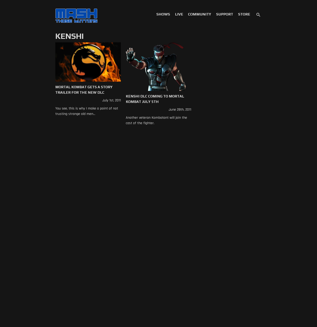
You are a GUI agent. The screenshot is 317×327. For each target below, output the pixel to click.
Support (224, 14)
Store (244, 14)
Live (179, 14)
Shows (163, 14)
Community (199, 14)
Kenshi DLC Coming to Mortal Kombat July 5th (155, 99)
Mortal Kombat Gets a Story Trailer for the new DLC (84, 90)
